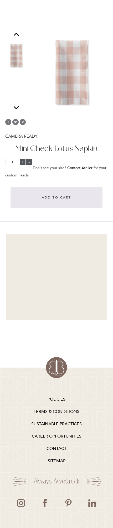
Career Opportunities (56, 436)
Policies (56, 399)
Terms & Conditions (56, 411)
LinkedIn (92, 503)
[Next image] (16, 107)
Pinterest (68, 503)
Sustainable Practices (56, 424)
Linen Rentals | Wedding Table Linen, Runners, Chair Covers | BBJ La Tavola (56, 367)
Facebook (45, 503)
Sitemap (56, 461)
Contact (56, 448)
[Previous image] (16, 35)
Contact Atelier (80, 167)
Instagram (21, 503)
